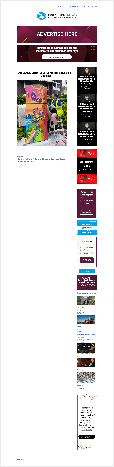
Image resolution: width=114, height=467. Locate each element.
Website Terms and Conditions (29, 461)
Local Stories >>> (86, 271)
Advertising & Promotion (63, 461)
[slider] (88, 183)
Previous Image (19, 67)
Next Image (25, 67)
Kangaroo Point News (20, 459)
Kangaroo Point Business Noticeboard (73, 6)
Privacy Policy (19, 461)
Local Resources (86, 6)
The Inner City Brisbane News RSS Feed (86, 293)
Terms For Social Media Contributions (50, 461)
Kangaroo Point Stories (58, 6)
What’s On (94, 6)
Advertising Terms (39, 461)
